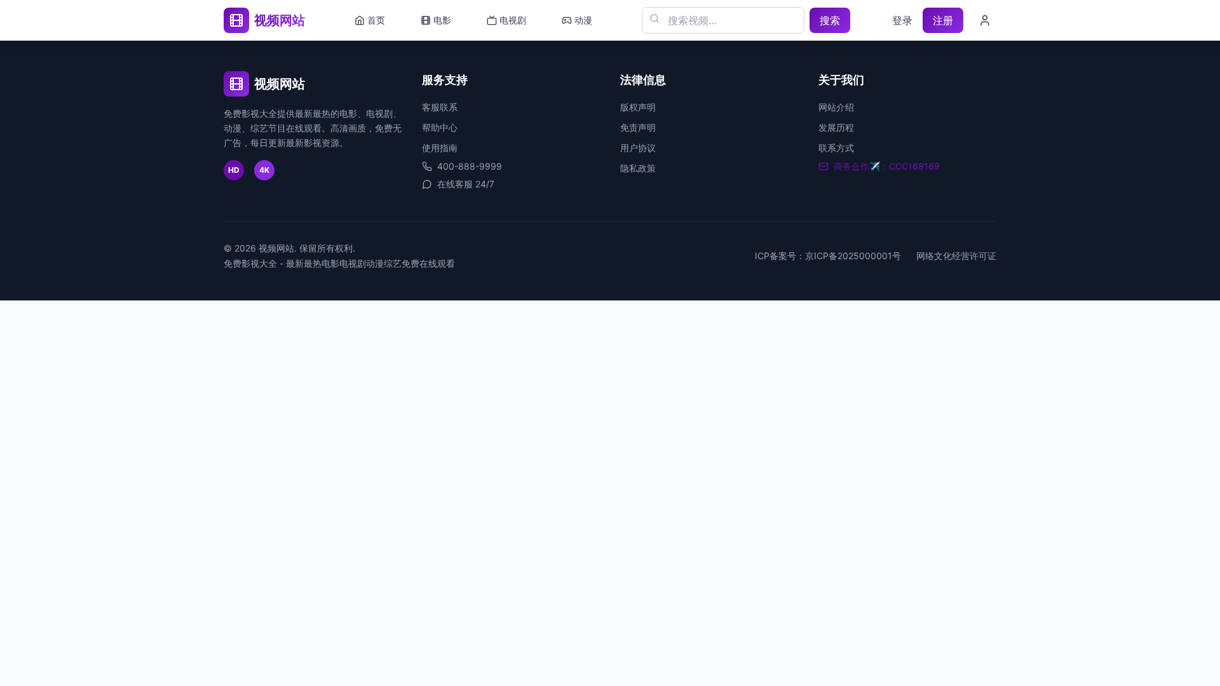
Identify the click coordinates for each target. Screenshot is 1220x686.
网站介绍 (836, 107)
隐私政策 (638, 168)
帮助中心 (440, 127)
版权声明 (638, 107)
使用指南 (440, 147)
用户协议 (638, 147)
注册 (943, 20)
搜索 (830, 20)
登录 (902, 20)
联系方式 (836, 147)
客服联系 (440, 107)
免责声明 (638, 127)
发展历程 (836, 127)
